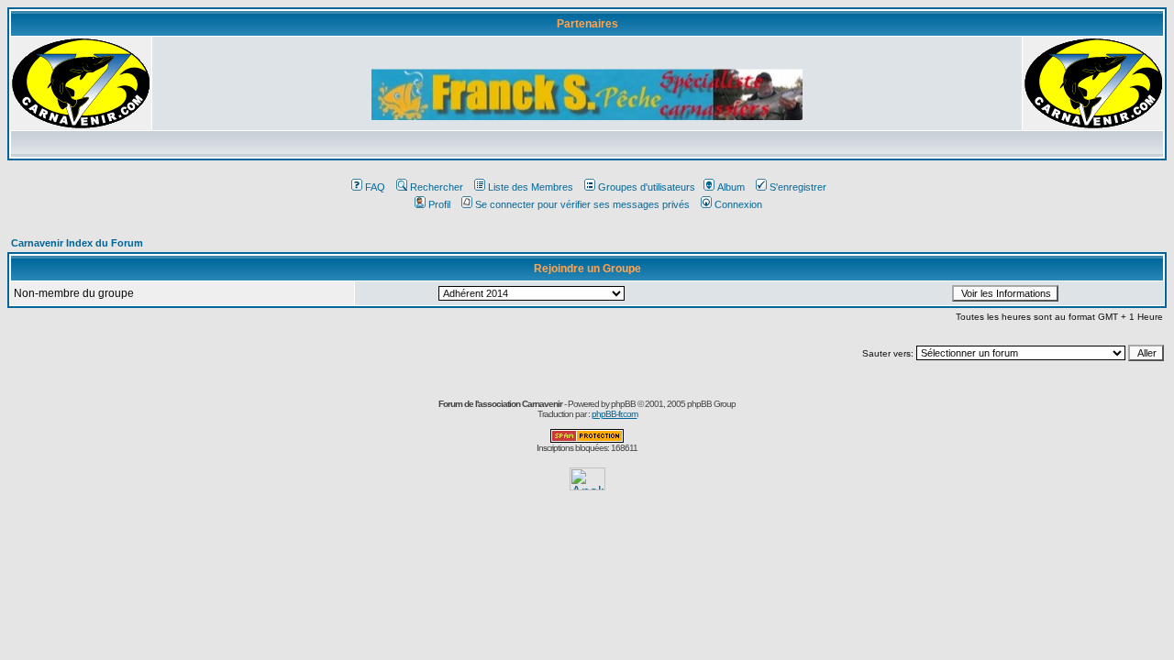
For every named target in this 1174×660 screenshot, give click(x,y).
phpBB (623, 404)
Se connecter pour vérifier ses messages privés (582, 204)
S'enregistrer (798, 187)
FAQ (375, 187)
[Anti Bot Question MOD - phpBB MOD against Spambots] (587, 439)
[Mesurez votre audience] (587, 485)
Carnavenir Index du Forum (77, 242)
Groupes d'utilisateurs (646, 187)
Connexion (738, 204)
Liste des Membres (530, 187)
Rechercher (436, 187)
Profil (439, 204)
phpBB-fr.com (614, 414)
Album (731, 187)
